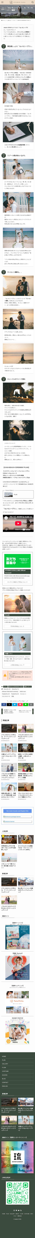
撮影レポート (26, 13)
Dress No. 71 (15, 689)
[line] (16, 1210)
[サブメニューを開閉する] (31, 1060)
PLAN (15, 494)
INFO (31, 1213)
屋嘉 (13, 696)
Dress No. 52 (7, 689)
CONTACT (5, 1082)
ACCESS (4, 1075)
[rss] (21, 1210)
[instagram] (14, 1210)
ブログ (14, 1215)
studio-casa (23, 691)
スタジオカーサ (6, 696)
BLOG (4, 1078)
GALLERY (5, 1064)
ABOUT (17, 1213)
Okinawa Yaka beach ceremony (10, 691)
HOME (4, 1056)
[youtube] (19, 1210)
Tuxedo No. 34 (15, 694)
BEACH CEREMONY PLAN (14, 13)
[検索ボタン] (32, 2)
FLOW (4, 1067)
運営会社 (20, 1215)
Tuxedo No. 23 (6, 694)
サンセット (23, 694)
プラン (5, 13)
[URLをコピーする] (31, 704)
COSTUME (5, 1071)
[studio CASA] (17, 2)
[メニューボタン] (2, 2)
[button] (3, 704)
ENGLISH (5, 1086)
